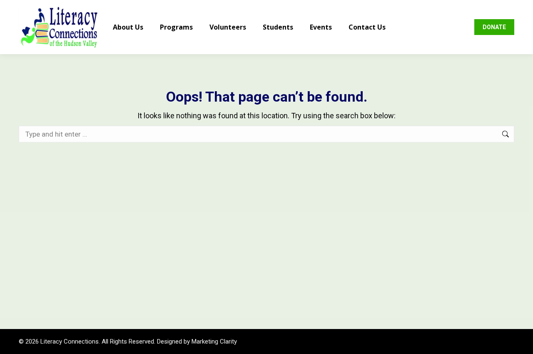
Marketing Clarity (214, 341)
